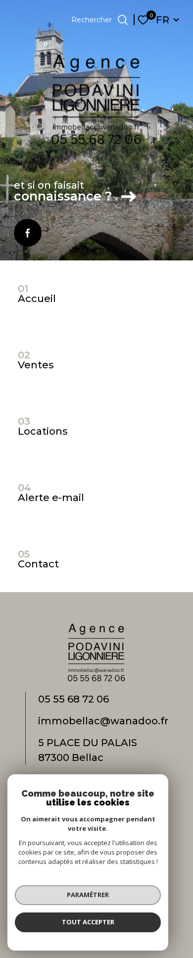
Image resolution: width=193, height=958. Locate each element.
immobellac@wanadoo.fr (103, 721)
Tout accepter (88, 921)
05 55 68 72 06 (73, 699)
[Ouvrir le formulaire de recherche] (122, 19)
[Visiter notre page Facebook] (28, 233)
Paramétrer (88, 894)
